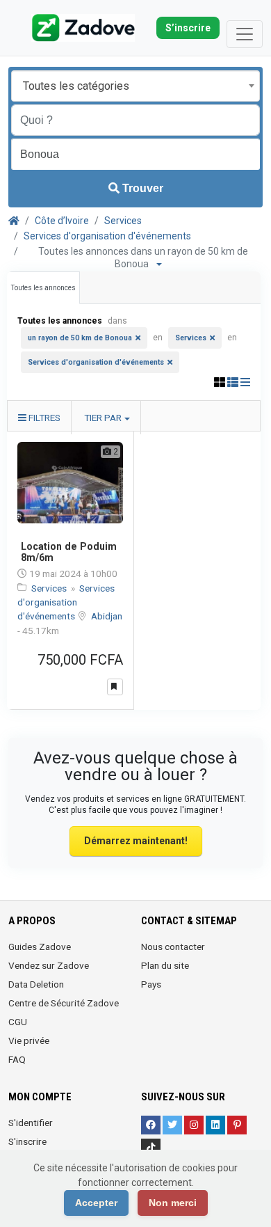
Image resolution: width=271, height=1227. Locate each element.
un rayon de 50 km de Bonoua (80, 337)
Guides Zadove (39, 946)
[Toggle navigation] (245, 34)
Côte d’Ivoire (62, 220)
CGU (17, 1021)
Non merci (173, 1202)
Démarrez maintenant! (136, 840)
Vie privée (28, 1040)
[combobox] (135, 86)
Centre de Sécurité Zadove (63, 1002)
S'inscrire (27, 1141)
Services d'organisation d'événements (107, 236)
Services (123, 220)
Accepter (96, 1202)
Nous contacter (173, 946)
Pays (151, 984)
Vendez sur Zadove (48, 965)
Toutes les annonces (43, 288)
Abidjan (106, 616)
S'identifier (30, 1122)
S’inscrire (188, 27)
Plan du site (165, 965)
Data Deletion (36, 984)
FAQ (17, 1059)
